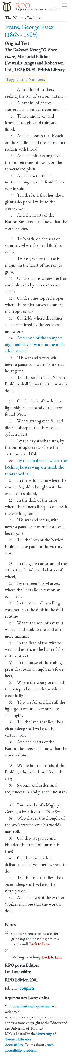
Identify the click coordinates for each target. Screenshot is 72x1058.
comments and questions (32, 1006)
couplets (27, 988)
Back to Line (39, 943)
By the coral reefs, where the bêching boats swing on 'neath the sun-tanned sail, (36, 467)
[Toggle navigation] (64, 5)
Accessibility (14, 1044)
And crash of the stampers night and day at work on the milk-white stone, (35, 344)
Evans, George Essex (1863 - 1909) (29, 31)
